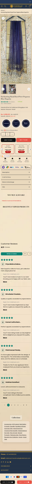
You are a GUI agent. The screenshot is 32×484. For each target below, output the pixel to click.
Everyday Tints (8, 428)
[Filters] (25, 253)
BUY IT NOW (24, 482)
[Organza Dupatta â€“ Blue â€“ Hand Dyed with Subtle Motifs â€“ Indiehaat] (4, 89)
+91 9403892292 (11, 454)
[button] (29, 6)
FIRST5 (8, 152)
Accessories (8, 424)
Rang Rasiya (22, 435)
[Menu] (1, 6)
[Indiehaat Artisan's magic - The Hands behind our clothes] (12, 89)
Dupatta (12, 426)
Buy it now (24, 140)
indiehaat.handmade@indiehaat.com (18, 458)
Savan (20, 437)
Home (2, 10)
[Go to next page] (27, 405)
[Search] (5, 6)
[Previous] (3, 89)
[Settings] (26, 6)
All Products (15, 424)
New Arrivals (13, 433)
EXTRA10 (21, 151)
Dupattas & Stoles (20, 426)
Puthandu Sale (14, 435)
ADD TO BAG (7, 482)
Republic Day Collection (11, 437)
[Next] (29, 89)
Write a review (12, 254)
